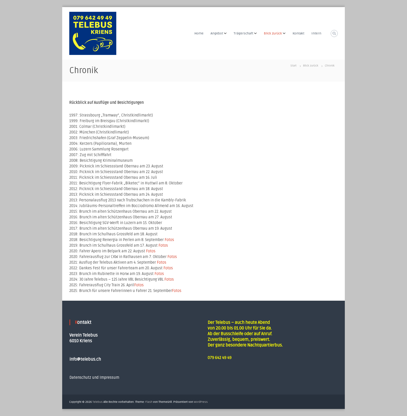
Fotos (169, 239)
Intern (316, 33)
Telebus (98, 402)
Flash (148, 402)
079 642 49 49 (220, 357)
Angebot (217, 33)
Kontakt (298, 33)
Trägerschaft (243, 33)
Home (199, 33)
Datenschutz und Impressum (94, 377)
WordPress (201, 402)
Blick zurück (273, 33)
